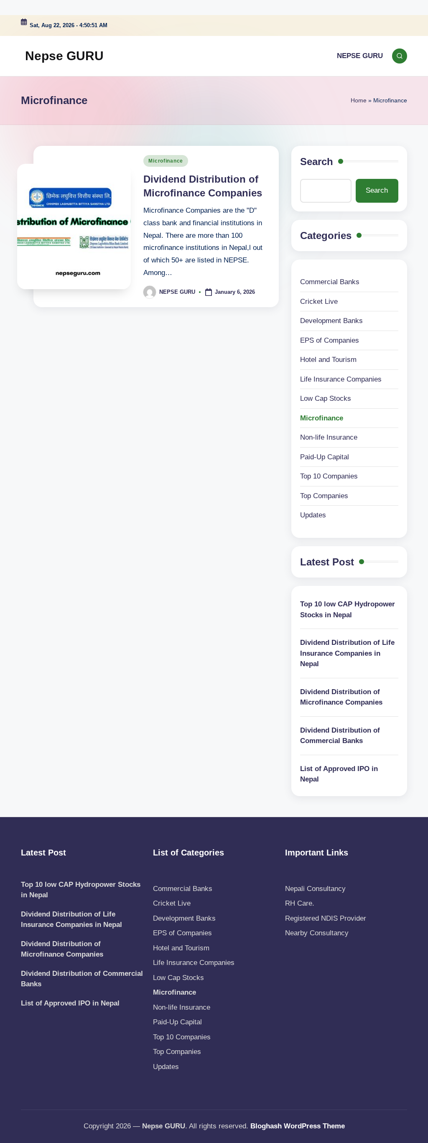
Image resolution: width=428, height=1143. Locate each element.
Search (316, 161)
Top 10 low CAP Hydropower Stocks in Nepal (347, 609)
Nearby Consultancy (317, 933)
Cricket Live (319, 301)
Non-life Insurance (328, 437)
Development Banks (331, 321)
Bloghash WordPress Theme (297, 1126)
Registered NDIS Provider (325, 918)
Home (359, 100)
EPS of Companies (329, 340)
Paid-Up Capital (324, 457)
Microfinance (165, 161)
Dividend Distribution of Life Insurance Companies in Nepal (347, 653)
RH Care (298, 903)
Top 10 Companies (329, 476)
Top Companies (324, 496)
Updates (313, 515)
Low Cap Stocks (325, 398)
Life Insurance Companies (341, 379)
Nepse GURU (64, 56)
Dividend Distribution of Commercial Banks (340, 735)
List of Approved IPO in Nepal (339, 774)
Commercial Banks (329, 282)
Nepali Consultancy (315, 889)
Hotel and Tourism (328, 360)
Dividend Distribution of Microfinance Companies (341, 697)
